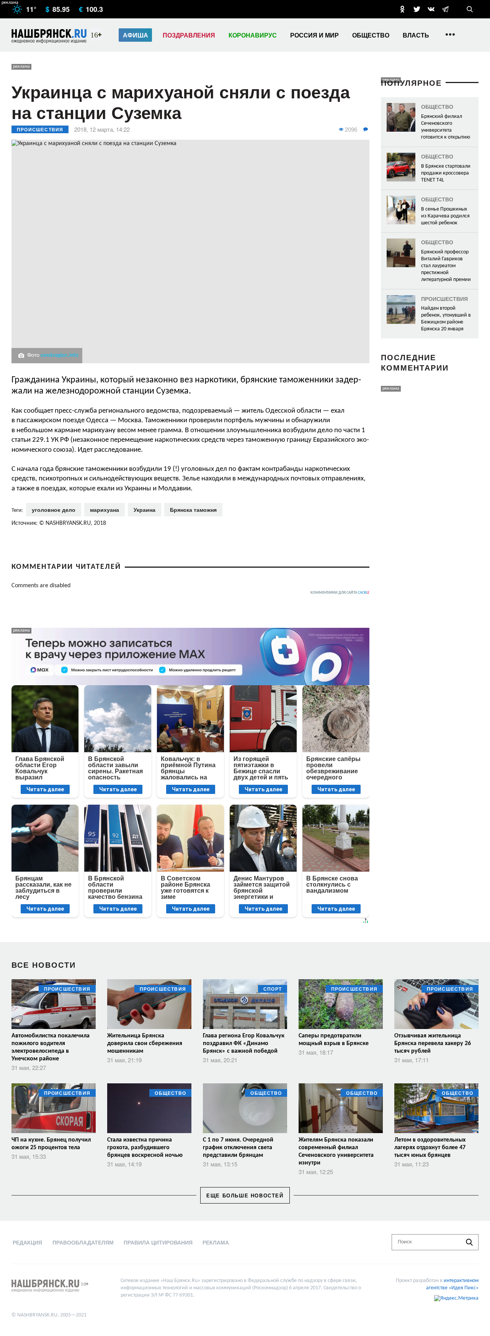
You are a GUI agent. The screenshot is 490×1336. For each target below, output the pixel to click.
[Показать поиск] (470, 9)
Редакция (27, 1242)
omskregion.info (59, 355)
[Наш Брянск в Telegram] (445, 9)
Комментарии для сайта (339, 593)
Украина (144, 509)
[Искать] (469, 1242)
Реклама (216, 1242)
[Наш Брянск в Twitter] (416, 9)
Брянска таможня (193, 509)
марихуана (104, 509)
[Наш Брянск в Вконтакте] (431, 9)
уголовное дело (53, 509)
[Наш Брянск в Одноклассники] (402, 9)
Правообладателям (83, 1242)
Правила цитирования (158, 1242)
